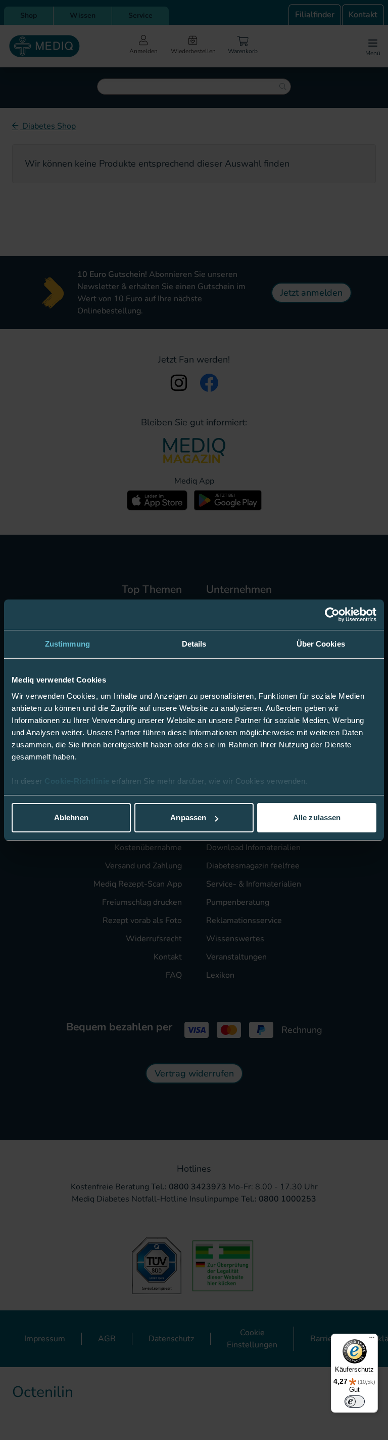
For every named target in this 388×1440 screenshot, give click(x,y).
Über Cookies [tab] (321, 643)
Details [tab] (194, 643)
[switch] (355, 1401)
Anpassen (188, 817)
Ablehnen (71, 817)
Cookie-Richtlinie (78, 781)
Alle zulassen (317, 817)
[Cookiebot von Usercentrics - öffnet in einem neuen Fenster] (332, 614)
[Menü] (372, 1340)
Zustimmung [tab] (67, 643)
